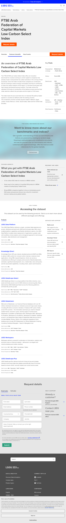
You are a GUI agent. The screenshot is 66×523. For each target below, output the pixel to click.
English (8, 492)
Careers (36, 495)
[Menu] (63, 5)
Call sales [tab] (13, 391)
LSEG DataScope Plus (9, 358)
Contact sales (9, 480)
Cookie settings (33, 520)
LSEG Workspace (7, 337)
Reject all (33, 515)
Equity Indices (30, 9)
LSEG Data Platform (8, 224)
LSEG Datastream (7, 301)
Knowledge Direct (7, 251)
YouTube (38, 483)
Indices (23, 9)
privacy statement (33, 438)
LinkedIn (38, 477)
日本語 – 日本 (10, 495)
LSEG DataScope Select (9, 278)
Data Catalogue (16, 9)
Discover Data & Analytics (13, 477)
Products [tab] (3, 220)
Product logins (10, 483)
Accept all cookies (33, 511)
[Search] (61, 5)
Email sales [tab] (4, 391)
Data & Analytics (35, 2)
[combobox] (11, 414)
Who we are (37, 492)
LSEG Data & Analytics (6, 9)
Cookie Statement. (49, 507)
